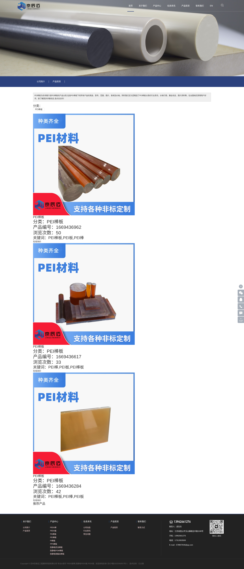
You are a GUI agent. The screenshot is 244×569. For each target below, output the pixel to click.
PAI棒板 (53, 534)
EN (211, 6)
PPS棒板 (53, 544)
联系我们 (200, 6)
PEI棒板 (38, 109)
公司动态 (86, 527)
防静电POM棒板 (56, 551)
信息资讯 (171, 6)
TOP (241, 321)
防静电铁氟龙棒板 (57, 554)
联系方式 (141, 527)
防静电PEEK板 (81, 564)
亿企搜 (141, 564)
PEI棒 (79, 238)
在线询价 (37, 241)
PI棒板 (52, 541)
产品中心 (157, 6)
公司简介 (41, 81)
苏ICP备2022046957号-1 (117, 564)
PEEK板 (53, 531)
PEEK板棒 (71, 564)
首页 (131, 6)
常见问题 (86, 534)
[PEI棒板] (84, 164)
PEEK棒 (53, 527)
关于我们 (143, 6)
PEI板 (68, 238)
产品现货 (185, 6)
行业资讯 (86, 531)
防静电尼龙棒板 (56, 547)
